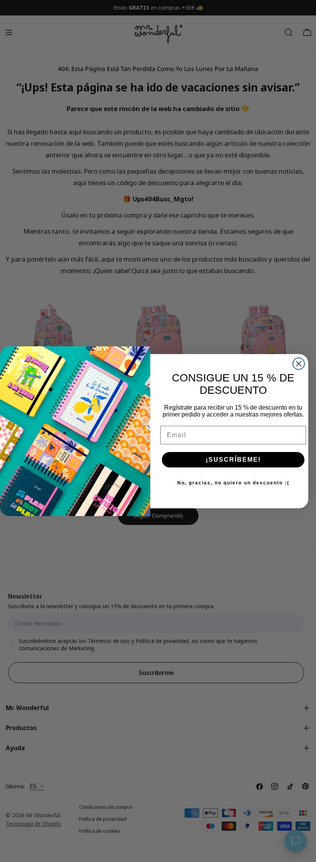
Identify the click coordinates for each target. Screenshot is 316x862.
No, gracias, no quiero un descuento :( (233, 483)
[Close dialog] (298, 363)
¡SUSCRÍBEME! (233, 459)
